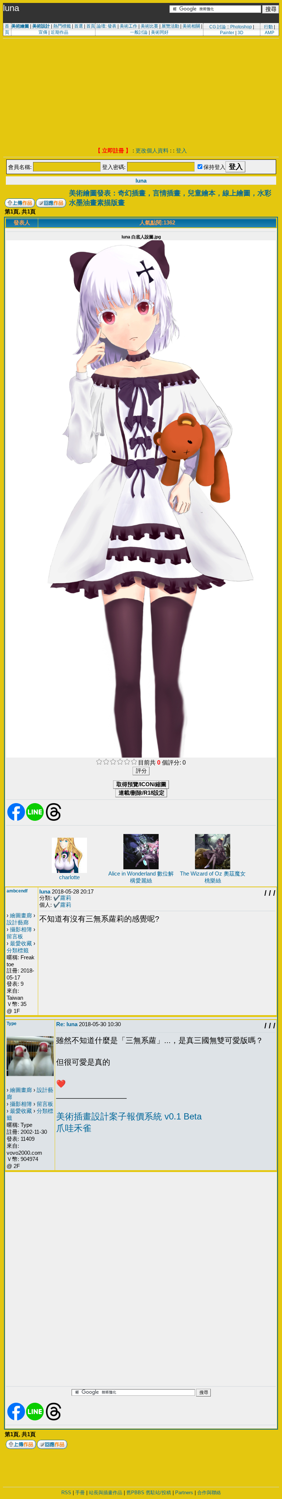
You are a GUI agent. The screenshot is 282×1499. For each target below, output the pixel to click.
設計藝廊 (18, 922)
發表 (112, 26)
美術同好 (160, 32)
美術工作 (128, 26)
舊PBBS (135, 1492)
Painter (227, 32)
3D (240, 32)
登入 (181, 150)
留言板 (15, 936)
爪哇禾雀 (73, 1128)
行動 (268, 26)
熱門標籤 (62, 26)
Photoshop (241, 26)
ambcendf (17, 891)
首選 (78, 26)
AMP (269, 32)
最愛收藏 (21, 943)
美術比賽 (149, 26)
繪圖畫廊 (21, 915)
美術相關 (191, 26)
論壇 (101, 26)
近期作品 (59, 32)
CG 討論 (217, 26)
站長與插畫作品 (105, 1492)
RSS (66, 1492)
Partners (184, 1492)
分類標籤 (18, 950)
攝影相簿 (21, 929)
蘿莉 (65, 898)
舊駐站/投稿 (158, 1492)
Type (12, 1023)
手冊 (80, 1492)
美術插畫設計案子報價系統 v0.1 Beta (129, 1116)
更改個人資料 (152, 150)
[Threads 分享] (53, 819)
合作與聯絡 (209, 1492)
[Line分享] (35, 819)
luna (141, 180)
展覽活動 (170, 26)
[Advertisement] (141, 93)
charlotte (69, 877)
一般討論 (139, 32)
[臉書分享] (16, 819)
